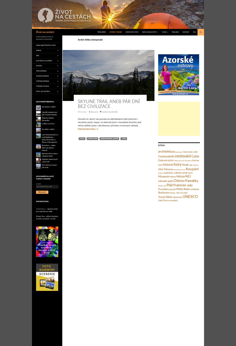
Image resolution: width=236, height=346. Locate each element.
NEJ (188, 176)
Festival (195, 161)
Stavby (172, 193)
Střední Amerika (42, 81)
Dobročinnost (179, 160)
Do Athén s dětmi (48, 129)
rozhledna (194, 189)
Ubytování (177, 197)
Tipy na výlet (181, 193)
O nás (164, 32)
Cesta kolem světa (190, 152)
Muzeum (163, 176)
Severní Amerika (42, 76)
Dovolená (188, 160)
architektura (166, 151)
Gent (160, 165)
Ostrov (179, 181)
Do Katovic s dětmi (49, 107)
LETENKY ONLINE (115, 32)
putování (172, 189)
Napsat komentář (109, 112)
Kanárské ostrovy (179, 169)
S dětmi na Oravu (48, 124)
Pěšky (179, 189)
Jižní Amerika (41, 71)
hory (82, 138)
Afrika (38, 50)
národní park (165, 181)
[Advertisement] (179, 119)
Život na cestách (45, 32)
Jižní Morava (165, 169)
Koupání (192, 169)
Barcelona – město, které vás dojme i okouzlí (49, 148)
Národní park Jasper (109, 138)
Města (173, 177)
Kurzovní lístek (132, 32)
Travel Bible (165, 197)
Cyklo (195, 156)
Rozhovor (163, 192)
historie (168, 164)
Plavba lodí (162, 186)
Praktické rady (183, 185)
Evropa (39, 66)
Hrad (185, 164)
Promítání (163, 189)
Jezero (195, 165)
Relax (187, 189)
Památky (191, 181)
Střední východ (42, 86)
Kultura (160, 173)
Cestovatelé (166, 156)
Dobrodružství (166, 160)
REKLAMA (175, 32)
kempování (92, 138)
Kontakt (185, 32)
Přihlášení (101, 32)
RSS (194, 32)
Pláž (170, 185)
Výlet (160, 201)
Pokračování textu (88, 129)
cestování (183, 156)
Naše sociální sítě (149, 32)
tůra (124, 138)
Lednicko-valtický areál (175, 173)
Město (180, 176)
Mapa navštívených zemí (45, 45)
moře (190, 173)
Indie (191, 165)
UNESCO (190, 197)
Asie (37, 55)
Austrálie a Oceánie (44, 61)
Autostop (178, 152)
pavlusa (94, 112)
